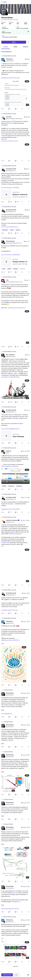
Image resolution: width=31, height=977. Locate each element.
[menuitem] (15, 476)
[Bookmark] (22, 109)
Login (16, 975)
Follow (14, 42)
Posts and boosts (6, 51)
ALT (27, 104)
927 (2, 23)
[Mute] (6, 481)
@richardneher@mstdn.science (8, 19)
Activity (6, 46)
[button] (15, 476)
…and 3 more (22, 268)
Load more (15, 966)
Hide (27, 81)
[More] (29, 109)
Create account (7, 975)
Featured (25, 46)
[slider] (15, 479)
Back (4, 2)
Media (15, 46)
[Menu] (28, 42)
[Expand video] (24, 481)
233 (10, 23)
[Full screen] (27, 481)
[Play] (3, 481)
